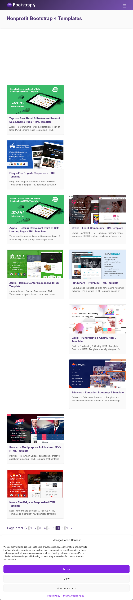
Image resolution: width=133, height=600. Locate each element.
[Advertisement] (66, 55)
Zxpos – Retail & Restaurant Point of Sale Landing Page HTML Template (34, 229)
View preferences (66, 588)
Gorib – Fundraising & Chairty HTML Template (94, 339)
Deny (67, 578)
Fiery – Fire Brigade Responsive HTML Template (32, 174)
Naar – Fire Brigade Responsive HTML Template (32, 504)
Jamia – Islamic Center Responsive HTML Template (34, 284)
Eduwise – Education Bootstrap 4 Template (98, 392)
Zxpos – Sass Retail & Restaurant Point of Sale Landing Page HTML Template (34, 120)
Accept (66, 569)
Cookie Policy (53, 595)
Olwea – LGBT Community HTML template (97, 228)
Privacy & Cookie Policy (73, 595)
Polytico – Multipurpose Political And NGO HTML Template (35, 449)
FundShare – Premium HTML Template (95, 283)
